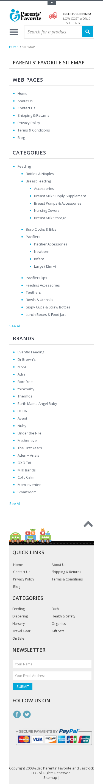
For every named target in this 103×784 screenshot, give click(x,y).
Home (13, 47)
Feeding (18, 609)
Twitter (27, 714)
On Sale (18, 638)
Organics (59, 624)
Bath (55, 609)
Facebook (17, 714)
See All (15, 326)
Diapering (20, 616)
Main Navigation (14, 32)
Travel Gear (21, 631)
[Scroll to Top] (88, 524)
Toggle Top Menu (52, 3)
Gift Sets (58, 631)
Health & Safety (63, 616)
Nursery (18, 624)
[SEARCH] (87, 32)
